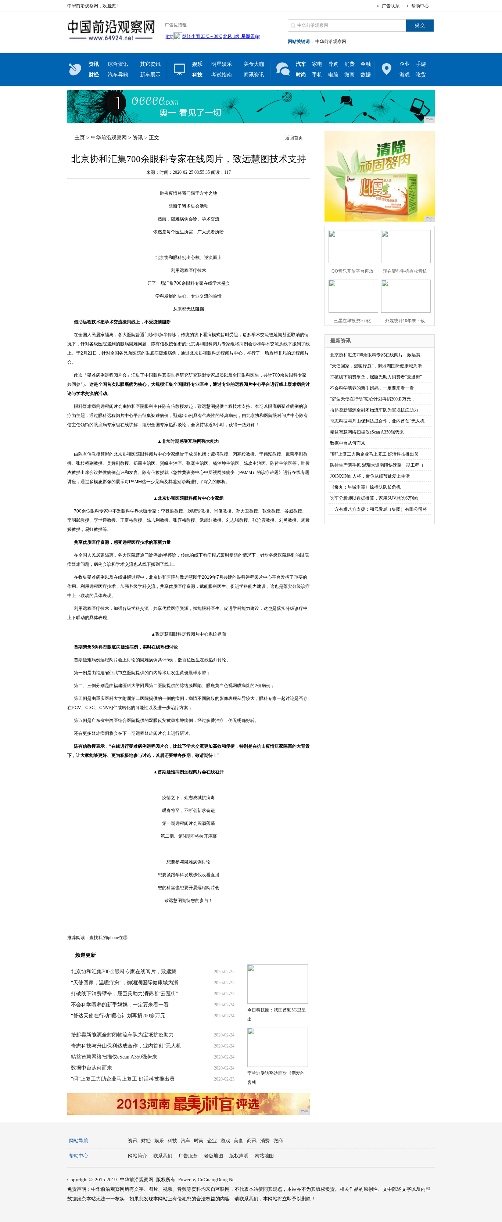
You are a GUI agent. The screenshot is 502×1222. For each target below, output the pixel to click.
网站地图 (264, 1155)
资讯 (138, 137)
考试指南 (221, 75)
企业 (404, 64)
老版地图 (213, 1155)
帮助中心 (420, 5)
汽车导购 (118, 75)
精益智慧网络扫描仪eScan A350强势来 (114, 1057)
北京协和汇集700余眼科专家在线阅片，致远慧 (123, 971)
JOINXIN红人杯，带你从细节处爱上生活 (370, 476)
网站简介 (137, 1155)
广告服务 (188, 1155)
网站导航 (78, 1140)
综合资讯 (118, 64)
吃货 (421, 75)
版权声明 (238, 1155)
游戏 (404, 75)
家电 (317, 64)
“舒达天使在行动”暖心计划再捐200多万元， (121, 1015)
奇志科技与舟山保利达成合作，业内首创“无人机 (126, 1046)
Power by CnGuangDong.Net (207, 1179)
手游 (421, 64)
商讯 (252, 1140)
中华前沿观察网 (330, 41)
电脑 (333, 75)
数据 (366, 75)
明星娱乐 (221, 64)
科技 (172, 1140)
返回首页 (294, 137)
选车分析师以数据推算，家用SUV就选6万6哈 (374, 498)
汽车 (185, 1140)
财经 (146, 1140)
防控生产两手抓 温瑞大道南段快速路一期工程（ (377, 465)
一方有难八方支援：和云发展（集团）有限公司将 (378, 509)
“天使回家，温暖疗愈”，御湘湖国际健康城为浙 (124, 982)
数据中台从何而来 (91, 1068)
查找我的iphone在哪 (108, 937)
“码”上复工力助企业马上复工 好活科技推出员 (123, 1079)
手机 (317, 75)
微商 (349, 75)
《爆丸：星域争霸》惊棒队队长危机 (365, 487)
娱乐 (159, 1140)
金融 (366, 64)
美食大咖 (254, 64)
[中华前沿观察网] (111, 41)
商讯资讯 (254, 75)
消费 (349, 64)
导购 (333, 64)
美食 (238, 1140)
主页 (80, 137)
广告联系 (390, 5)
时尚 (199, 1140)
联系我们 (162, 1155)
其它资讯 (150, 64)
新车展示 (150, 75)
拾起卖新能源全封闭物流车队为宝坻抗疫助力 (122, 1035)
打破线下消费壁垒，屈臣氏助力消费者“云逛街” (124, 993)
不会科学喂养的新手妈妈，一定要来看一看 (120, 1004)
